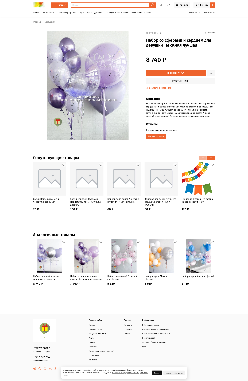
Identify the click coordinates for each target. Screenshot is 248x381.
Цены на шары (48, 13)
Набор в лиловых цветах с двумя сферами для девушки (86, 278)
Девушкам (50, 22)
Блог (144, 347)
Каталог (61, 5)
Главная (37, 22)
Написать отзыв (156, 136)
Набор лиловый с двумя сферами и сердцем (46, 278)
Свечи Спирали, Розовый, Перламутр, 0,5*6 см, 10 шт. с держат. (85, 202)
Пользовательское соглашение (155, 329)
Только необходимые (174, 373)
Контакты (148, 13)
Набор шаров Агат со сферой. (198, 276)
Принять (157, 373)
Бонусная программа (66, 13)
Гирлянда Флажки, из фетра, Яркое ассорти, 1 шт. (197, 200)
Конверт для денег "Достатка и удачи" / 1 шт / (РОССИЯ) (123, 200)
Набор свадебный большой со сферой (122, 278)
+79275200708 (194, 13)
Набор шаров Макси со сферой (157, 278)
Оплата (89, 13)
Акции (81, 13)
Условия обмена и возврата (154, 342)
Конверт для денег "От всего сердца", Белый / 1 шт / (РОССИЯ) (160, 202)
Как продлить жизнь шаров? (116, 13)
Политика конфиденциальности (156, 334)
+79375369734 (209, 13)
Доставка (98, 13)
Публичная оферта (150, 325)
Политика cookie (149, 338)
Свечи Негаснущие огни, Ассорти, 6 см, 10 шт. (46, 200)
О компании (136, 13)
